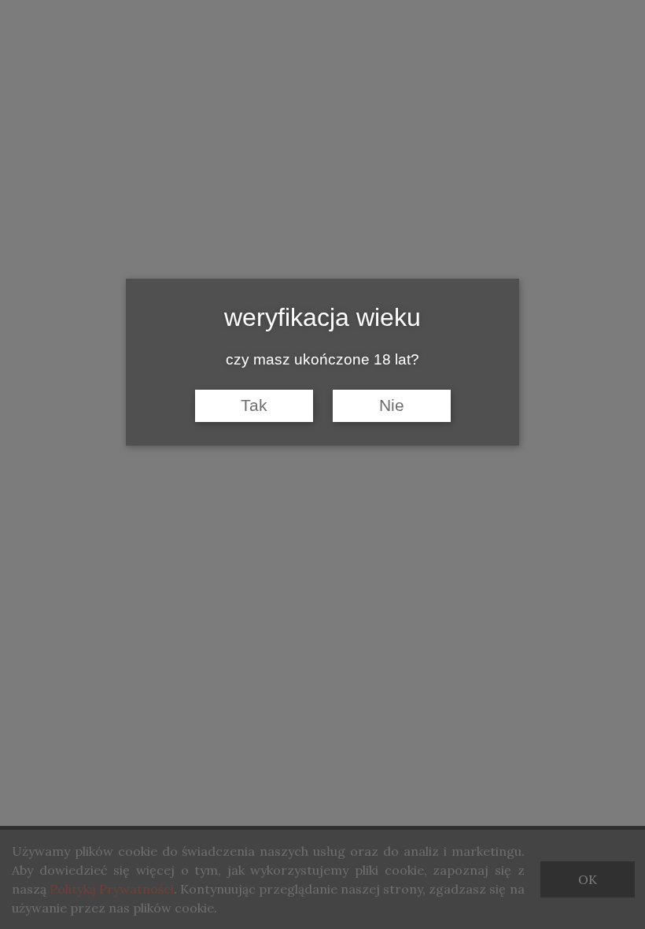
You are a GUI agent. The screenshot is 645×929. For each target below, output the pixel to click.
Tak (254, 405)
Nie (391, 405)
